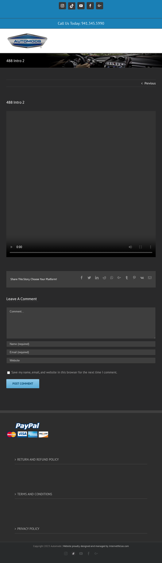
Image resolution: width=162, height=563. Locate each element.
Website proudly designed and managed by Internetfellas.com (96, 546)
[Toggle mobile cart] (136, 35)
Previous (150, 83)
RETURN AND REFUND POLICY (38, 459)
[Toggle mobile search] (145, 35)
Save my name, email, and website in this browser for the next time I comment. (64, 372)
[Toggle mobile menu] (153, 35)
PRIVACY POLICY (28, 529)
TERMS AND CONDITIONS (34, 494)
